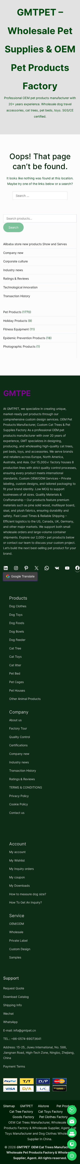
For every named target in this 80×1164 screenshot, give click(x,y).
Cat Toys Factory (50, 1111)
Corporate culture (15, 261)
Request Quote (13, 988)
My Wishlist (17, 860)
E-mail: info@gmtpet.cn (19, 1030)
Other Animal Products (25, 699)
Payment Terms (14, 1066)
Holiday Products (15, 320)
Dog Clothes (17, 606)
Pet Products (12, 312)
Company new (13, 253)
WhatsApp (10, 1022)
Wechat (8, 1013)
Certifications (18, 745)
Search (13, 227)
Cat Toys (15, 656)
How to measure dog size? (27, 894)
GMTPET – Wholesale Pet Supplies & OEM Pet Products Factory (40, 49)
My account (17, 852)
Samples (15, 957)
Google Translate (23, 576)
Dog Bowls (16, 631)
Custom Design (19, 949)
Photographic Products (19, 346)
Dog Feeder (17, 640)
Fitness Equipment (16, 329)
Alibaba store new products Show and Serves (35, 244)
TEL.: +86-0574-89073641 (22, 1038)
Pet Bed (14, 673)
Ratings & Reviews (16, 278)
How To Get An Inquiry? (25, 902)
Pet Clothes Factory (53, 1117)
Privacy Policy (19, 796)
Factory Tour (18, 728)
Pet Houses (17, 690)
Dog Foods (16, 623)
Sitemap (9, 1106)
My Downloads (19, 885)
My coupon (17, 877)
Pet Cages (16, 682)
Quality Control (19, 737)
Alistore (43, 1106)
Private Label (18, 940)
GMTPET (26, 1106)
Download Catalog (16, 997)
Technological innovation (20, 287)
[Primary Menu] (40, 127)
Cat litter (15, 665)
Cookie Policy (18, 804)
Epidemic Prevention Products (24, 338)
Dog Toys (15, 614)
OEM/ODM (16, 923)
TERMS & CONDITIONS (25, 787)
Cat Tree (15, 648)
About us (15, 720)
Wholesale (16, 932)
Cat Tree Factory (21, 1111)
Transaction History (16, 296)
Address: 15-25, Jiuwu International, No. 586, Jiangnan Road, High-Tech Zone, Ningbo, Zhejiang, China (38, 1052)
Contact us (16, 812)
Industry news (13, 270)
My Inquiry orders (21, 868)
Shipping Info (12, 1005)
